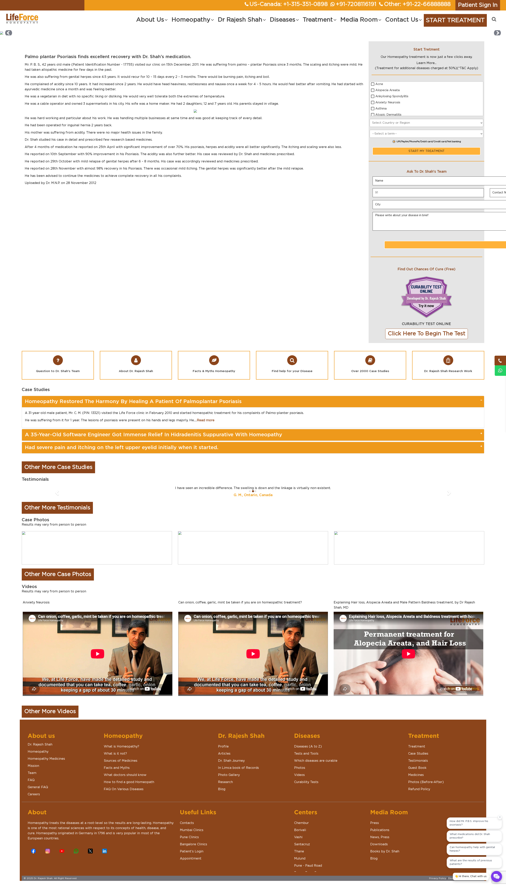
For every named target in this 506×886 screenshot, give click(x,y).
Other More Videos (50, 711)
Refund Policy (419, 789)
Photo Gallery (229, 775)
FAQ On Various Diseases (123, 789)
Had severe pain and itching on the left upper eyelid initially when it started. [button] (121, 447)
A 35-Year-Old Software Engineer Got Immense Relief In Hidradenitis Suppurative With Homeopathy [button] (153, 434)
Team (32, 773)
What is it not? (115, 753)
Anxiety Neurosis (387, 102)
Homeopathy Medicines (46, 758)
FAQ (31, 780)
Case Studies (418, 753)
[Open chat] (496, 876)
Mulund (299, 858)
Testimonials (418, 760)
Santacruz (302, 844)
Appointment (190, 858)
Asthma (381, 108)
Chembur (301, 823)
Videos (299, 775)
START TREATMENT (455, 20)
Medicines (416, 775)
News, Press (379, 837)
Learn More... (426, 63)
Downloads (379, 844)
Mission (33, 765)
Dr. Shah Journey (231, 760)
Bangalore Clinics (193, 844)
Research (225, 782)
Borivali (300, 830)
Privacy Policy (437, 878)
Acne (379, 84)
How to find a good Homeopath (129, 782)
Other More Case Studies (58, 467)
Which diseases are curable (315, 760)
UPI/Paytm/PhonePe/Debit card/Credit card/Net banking (428, 141)
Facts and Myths (117, 767)
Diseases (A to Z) (308, 746)
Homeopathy (38, 751)
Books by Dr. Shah (384, 851)
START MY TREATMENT (427, 151)
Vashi (298, 837)
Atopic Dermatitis (388, 114)
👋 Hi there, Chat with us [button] (471, 876)
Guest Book (417, 767)
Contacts (187, 823)
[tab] (253, 401)
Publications (379, 830)
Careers (34, 794)
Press (374, 823)
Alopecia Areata (387, 90)
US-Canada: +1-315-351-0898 (289, 4)
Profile (223, 746)
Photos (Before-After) (426, 782)
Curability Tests (306, 782)
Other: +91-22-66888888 (417, 4)
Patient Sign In (478, 5)
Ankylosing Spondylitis (391, 96)
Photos (299, 767)
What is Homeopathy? (121, 746)
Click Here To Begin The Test (426, 333)
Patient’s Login (191, 851)
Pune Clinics (189, 837)
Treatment (416, 746)
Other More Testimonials (57, 508)
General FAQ (38, 787)
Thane (299, 851)
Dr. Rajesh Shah (40, 744)
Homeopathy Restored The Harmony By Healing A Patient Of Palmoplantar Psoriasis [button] (133, 401)
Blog (221, 789)
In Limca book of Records (238, 767)
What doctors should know (125, 775)
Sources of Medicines (120, 760)
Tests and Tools (306, 753)
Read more (205, 420)
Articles (224, 753)
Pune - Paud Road (308, 865)
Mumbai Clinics (191, 830)
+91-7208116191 (356, 4)
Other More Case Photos (57, 574)
